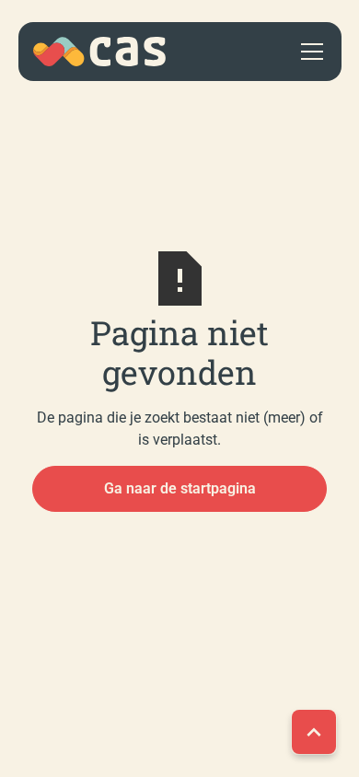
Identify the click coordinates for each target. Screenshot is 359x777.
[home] (99, 51)
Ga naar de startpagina (180, 488)
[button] (308, 51)
